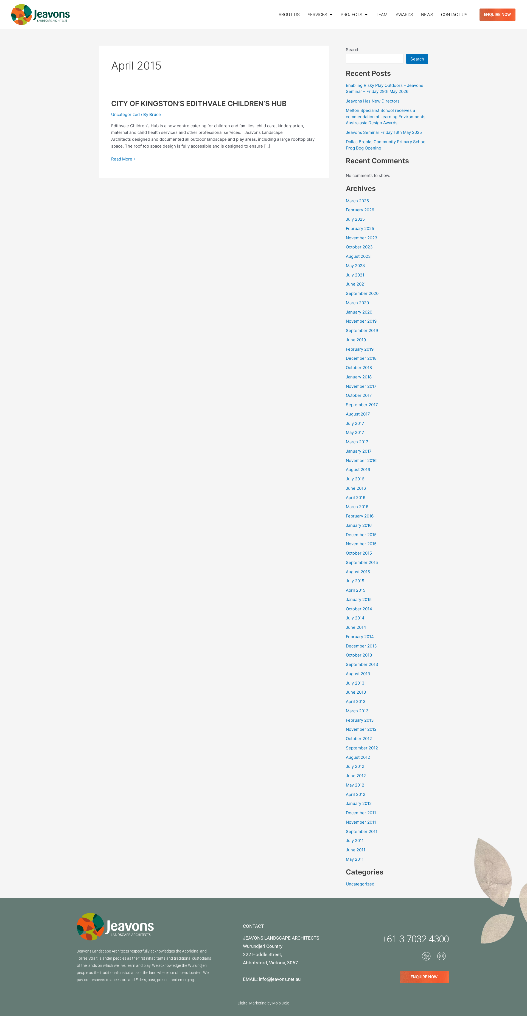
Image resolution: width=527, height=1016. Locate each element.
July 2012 (355, 766)
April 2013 (356, 701)
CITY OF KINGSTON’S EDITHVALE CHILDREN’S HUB (199, 103)
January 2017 (359, 451)
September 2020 (362, 293)
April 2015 (355, 590)
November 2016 (361, 460)
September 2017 (362, 404)
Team (382, 14)
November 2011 (361, 822)
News (427, 14)
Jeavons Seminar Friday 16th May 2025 (384, 132)
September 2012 (362, 748)
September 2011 (361, 831)
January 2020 (359, 312)
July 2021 (355, 275)
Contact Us (454, 14)
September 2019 (362, 330)
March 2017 (357, 441)
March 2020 (357, 302)
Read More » (123, 159)
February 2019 (360, 349)
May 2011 (355, 859)
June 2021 (356, 284)
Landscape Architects (110, 951)
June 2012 (356, 775)
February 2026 (360, 209)
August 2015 (358, 571)
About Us (289, 14)
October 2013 (359, 655)
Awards (404, 14)
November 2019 (361, 321)
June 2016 (356, 488)
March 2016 (357, 506)
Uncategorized (125, 114)
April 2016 (355, 497)
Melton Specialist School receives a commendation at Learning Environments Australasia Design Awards (385, 116)
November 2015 (361, 543)
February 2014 (360, 636)
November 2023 (361, 237)
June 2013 (356, 692)
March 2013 (357, 710)
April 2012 (355, 794)
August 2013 (358, 673)
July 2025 (355, 219)
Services (317, 14)
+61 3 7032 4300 (415, 939)
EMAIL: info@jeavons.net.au (272, 979)
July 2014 (355, 618)
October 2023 (359, 247)
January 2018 (359, 377)
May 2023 (355, 265)
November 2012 (361, 729)
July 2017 (355, 423)
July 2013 (355, 683)
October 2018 (359, 367)
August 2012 (358, 757)
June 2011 (355, 849)
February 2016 (360, 516)
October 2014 (359, 608)
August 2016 (358, 469)
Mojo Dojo (280, 1003)
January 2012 (359, 803)
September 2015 (362, 562)
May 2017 (355, 432)
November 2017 (361, 386)
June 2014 (356, 627)
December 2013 (361, 646)
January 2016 (359, 525)
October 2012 (359, 738)
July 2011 (355, 840)
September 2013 (362, 664)
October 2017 (359, 395)
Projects (351, 14)
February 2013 (360, 720)
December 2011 (361, 812)
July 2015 (355, 580)
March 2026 (357, 200)
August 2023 (358, 256)
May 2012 (355, 785)
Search (353, 49)
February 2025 (360, 228)
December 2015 (361, 534)
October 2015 (359, 553)
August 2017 (358, 414)
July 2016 (355, 478)
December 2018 (361, 358)
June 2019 (356, 339)
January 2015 (359, 599)
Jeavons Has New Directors (373, 101)
